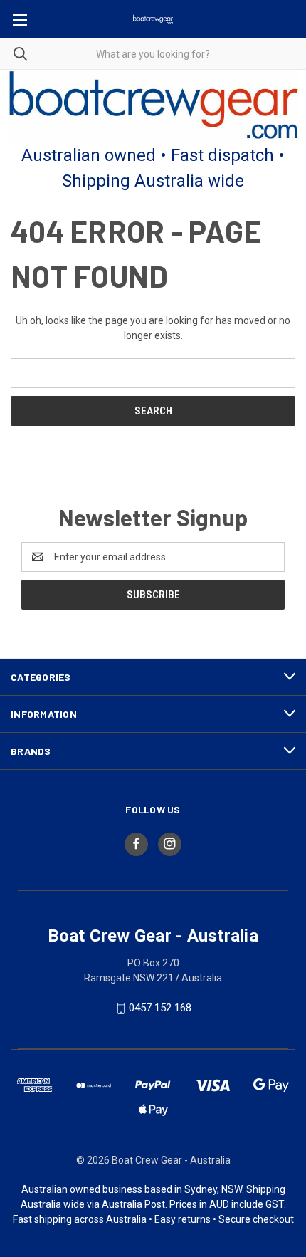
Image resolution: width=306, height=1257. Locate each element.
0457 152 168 (160, 1008)
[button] (153, 106)
